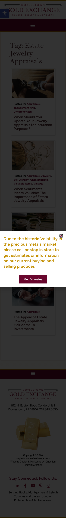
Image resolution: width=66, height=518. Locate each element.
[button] (61, 236)
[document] (33, 259)
